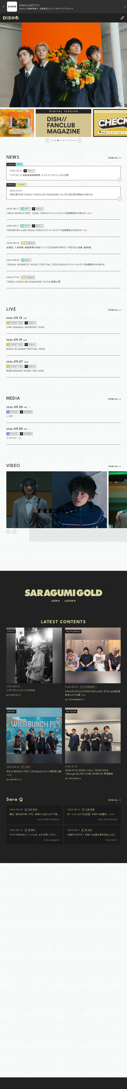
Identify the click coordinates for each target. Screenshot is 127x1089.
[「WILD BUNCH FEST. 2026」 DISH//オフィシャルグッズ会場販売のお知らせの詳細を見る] (63, 211)
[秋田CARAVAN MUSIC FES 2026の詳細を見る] (63, 366)
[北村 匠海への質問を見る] (34, 814)
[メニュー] (122, 17)
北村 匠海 (31, 809)
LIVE (26, 767)
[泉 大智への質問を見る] (92, 835)
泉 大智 (87, 830)
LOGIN (69, 601)
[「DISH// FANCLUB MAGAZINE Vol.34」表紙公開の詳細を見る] (63, 279)
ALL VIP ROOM (72, 779)
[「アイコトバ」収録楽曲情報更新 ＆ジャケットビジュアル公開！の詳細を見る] (63, 173)
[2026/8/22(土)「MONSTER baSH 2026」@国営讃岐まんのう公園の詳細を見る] (93, 662)
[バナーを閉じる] (3, 6)
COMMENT (88, 686)
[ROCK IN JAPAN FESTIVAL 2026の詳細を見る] (63, 345)
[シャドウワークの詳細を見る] (63, 434)
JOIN (54, 601)
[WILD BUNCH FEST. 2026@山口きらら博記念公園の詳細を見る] (34, 742)
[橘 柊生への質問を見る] (34, 835)
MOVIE (12, 411)
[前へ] (48, 140)
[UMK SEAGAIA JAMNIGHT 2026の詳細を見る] (63, 323)
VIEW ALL (113, 158)
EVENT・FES (14, 322)
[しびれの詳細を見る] (63, 412)
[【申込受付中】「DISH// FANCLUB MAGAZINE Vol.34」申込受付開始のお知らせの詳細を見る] (63, 193)
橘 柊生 (30, 830)
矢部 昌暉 (88, 809)
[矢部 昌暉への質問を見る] (92, 814)
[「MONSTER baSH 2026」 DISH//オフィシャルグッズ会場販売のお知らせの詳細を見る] (63, 228)
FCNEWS (21, 185)
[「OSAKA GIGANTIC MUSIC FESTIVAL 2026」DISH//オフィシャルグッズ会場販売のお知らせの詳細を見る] (63, 262)
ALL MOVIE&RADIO (74, 700)
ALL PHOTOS (12, 695)
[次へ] (79, 140)
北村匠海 (26, 411)
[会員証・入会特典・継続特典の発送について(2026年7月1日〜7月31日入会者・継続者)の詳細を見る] (63, 245)
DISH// (29, 170)
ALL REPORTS (12, 780)
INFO (19, 165)
